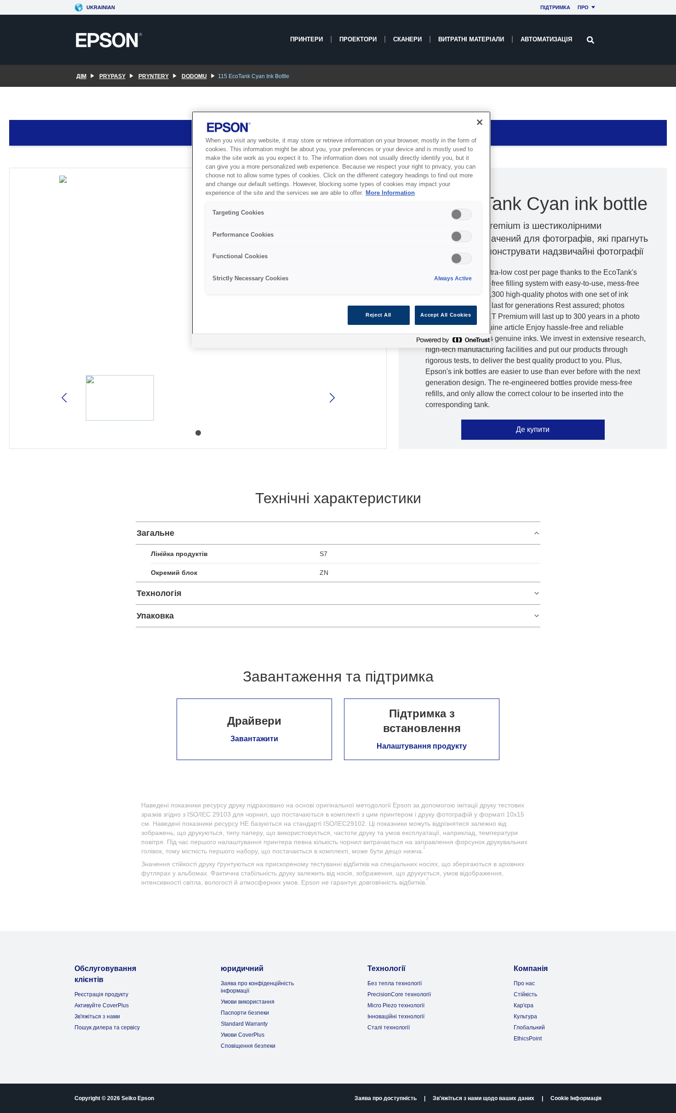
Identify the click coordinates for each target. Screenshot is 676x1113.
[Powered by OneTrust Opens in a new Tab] (451, 342)
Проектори (358, 39)
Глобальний (529, 1027)
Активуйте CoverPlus (101, 1005)
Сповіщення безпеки (248, 1046)
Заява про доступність (386, 1098)
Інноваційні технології (395, 1016)
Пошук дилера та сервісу (107, 1027)
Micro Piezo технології (395, 1005)
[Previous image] (65, 397)
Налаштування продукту (422, 746)
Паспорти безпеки (245, 1013)
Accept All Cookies (445, 315)
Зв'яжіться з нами (97, 1016)
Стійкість (525, 994)
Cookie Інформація (576, 1098)
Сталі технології (388, 1027)
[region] (341, 229)
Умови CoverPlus (242, 1035)
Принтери (306, 39)
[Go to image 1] (198, 433)
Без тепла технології (394, 983)
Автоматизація (546, 39)
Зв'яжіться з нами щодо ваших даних (483, 1098)
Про (583, 7)
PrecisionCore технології (399, 994)
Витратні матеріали (471, 39)
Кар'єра (523, 1005)
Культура (525, 1016)
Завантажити (254, 739)
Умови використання (248, 1002)
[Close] (480, 122)
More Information (390, 193)
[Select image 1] (120, 398)
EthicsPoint (528, 1038)
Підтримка (555, 7)
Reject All (378, 315)
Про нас (524, 983)
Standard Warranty (244, 1024)
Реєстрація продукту (101, 994)
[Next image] (331, 397)
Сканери (407, 39)
